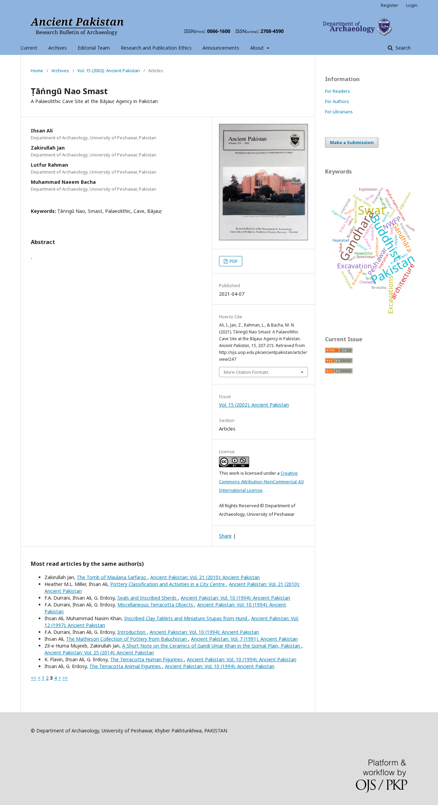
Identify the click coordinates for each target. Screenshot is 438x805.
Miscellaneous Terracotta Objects (155, 604)
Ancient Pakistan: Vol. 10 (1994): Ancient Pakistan (235, 598)
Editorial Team (94, 47)
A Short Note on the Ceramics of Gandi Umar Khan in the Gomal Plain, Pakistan (211, 645)
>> (65, 678)
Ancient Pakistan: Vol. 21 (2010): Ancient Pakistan (205, 577)
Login (411, 5)
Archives (57, 47)
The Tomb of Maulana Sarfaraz (112, 577)
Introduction (132, 632)
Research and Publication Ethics (156, 47)
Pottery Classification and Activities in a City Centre (168, 584)
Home (37, 70)
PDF (233, 261)
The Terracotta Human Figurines (147, 659)
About (257, 47)
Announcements (221, 47)
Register (389, 5)
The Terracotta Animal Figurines (125, 666)
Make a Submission (352, 142)
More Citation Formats (246, 372)
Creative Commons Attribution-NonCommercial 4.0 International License (261, 481)
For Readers (337, 91)
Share (225, 536)
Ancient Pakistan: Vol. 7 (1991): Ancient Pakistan (244, 639)
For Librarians (339, 111)
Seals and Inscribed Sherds (147, 598)
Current (29, 47)
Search (402, 47)
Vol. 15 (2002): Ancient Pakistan (108, 70)
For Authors (337, 101)
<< (33, 678)
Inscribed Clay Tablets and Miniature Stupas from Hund (186, 618)
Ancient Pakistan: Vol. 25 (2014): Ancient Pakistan (99, 652)
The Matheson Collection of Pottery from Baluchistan (127, 639)
